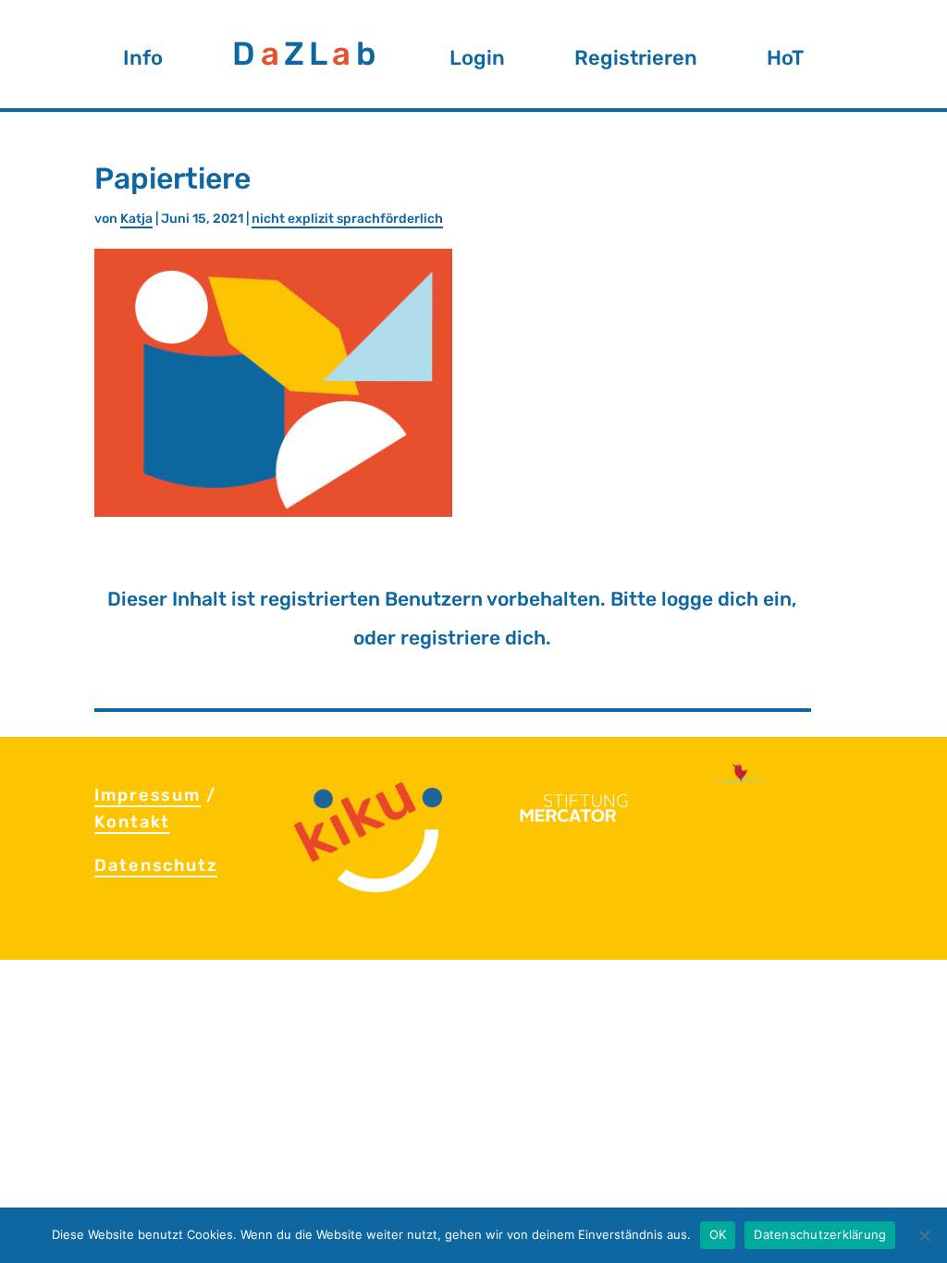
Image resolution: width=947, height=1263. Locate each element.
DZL (306, 63)
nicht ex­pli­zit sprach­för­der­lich (347, 219)
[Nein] (924, 1235)
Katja (136, 219)
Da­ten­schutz (155, 865)
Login (477, 64)
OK (718, 1234)
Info (143, 64)
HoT (785, 64)
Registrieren (635, 64)
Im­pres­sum (147, 795)
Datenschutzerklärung (820, 1234)
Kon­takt (132, 822)
